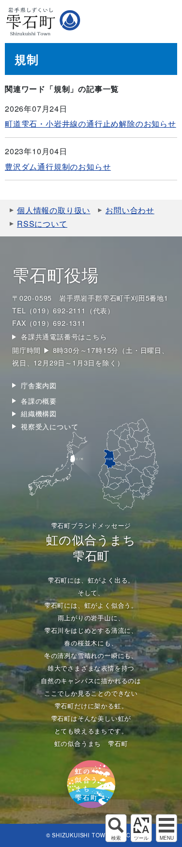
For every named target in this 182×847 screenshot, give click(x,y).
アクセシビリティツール (141, 828)
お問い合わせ (129, 210)
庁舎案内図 (39, 385)
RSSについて (42, 223)
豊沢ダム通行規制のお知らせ (58, 166)
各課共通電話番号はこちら (64, 336)
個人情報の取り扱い (53, 210)
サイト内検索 (116, 828)
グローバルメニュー (166, 828)
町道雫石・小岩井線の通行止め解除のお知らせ (90, 123)
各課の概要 (39, 401)
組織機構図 (39, 413)
